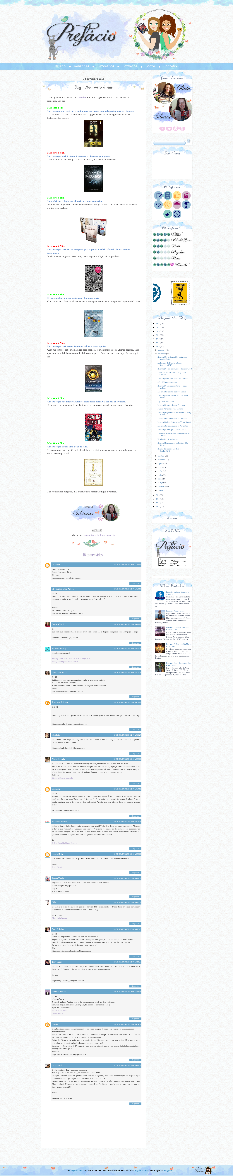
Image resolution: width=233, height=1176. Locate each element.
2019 (158, 335)
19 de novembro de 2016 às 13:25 (127, 962)
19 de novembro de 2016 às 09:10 (127, 759)
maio (160, 475)
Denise (82, 97)
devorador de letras (60, 702)
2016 (158, 347)
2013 (158, 503)
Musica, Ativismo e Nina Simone (170, 409)
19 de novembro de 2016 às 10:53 (127, 878)
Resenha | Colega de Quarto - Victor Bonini (174, 422)
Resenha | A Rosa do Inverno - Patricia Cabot (174, 369)
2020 (158, 331)
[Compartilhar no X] (98, 530)
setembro (161, 460)
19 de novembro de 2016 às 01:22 (127, 673)
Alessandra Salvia (59, 672)
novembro (162, 354)
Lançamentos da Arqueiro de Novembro (172, 426)
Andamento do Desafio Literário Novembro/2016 (169, 364)
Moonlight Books (59, 918)
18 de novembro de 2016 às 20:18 (127, 624)
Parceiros (106, 66)
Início (60, 66)
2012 (158, 507)
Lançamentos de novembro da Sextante (172, 419)
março (160, 483)
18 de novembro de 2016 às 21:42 (127, 648)
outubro (161, 456)
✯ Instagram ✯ (84, 659)
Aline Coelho (57, 1065)
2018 (158, 339)
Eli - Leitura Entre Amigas (63, 588)
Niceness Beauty (59, 648)
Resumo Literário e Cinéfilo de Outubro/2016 (169, 450)
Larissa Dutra (57, 853)
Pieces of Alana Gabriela (62, 778)
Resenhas (81, 66)
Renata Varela (58, 878)
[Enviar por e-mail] (93, 530)
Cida (54, 902)
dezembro (162, 350)
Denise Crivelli (58, 624)
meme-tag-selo (91, 535)
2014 (158, 499)
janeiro (161, 490)
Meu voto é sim (108, 535)
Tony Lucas (57, 961)
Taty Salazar (140, 1171)
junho (160, 471)
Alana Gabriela (58, 758)
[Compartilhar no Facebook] (101, 530)
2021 (158, 327)
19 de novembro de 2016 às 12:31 (127, 902)
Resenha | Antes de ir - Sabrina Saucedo (172, 378)
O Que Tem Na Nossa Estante (64, 843)
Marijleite (56, 734)
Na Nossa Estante (59, 821)
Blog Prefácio (76, 1171)
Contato (170, 66)
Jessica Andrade (59, 991)
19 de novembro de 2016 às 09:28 (127, 854)
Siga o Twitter (58, 1013)
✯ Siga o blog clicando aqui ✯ (65, 661)
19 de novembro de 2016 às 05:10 (127, 702)
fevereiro (161, 487)
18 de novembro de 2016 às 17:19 (127, 565)
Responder (135, 583)
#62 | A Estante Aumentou (167, 382)
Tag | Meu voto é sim (165, 402)
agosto (160, 464)
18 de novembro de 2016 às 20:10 (127, 589)
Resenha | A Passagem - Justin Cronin (171, 430)
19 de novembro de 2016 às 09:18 (127, 789)
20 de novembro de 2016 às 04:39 (127, 1024)
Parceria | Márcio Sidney (175, 611)
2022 (158, 324)
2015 (158, 495)
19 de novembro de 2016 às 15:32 (127, 992)
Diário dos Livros (59, 1010)
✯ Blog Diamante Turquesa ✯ (65, 659)
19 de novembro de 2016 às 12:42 (127, 929)
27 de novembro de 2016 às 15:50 (127, 1065)
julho (160, 467)
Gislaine (55, 1024)
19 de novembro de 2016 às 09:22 (127, 821)
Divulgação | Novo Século (167, 439)
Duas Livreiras (58, 867)
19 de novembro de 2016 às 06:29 (127, 735)
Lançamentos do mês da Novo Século (171, 392)
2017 (158, 343)
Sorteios (130, 66)
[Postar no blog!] (96, 530)
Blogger (168, 1171)
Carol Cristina (58, 929)
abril (160, 479)
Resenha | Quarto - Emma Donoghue (171, 405)
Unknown (56, 564)
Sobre (150, 66)
